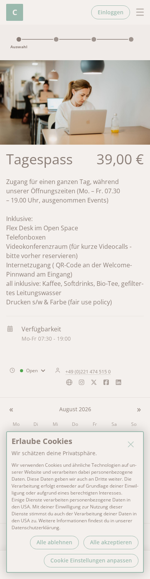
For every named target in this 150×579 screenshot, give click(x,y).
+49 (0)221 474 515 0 (88, 371)
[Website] (69, 384)
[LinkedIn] (118, 384)
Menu (137, 12)
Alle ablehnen (54, 542)
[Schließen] (130, 444)
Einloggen (110, 12)
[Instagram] (81, 384)
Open (32, 370)
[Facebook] (106, 384)
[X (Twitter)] (94, 384)
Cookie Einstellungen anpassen (91, 560)
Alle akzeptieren (111, 542)
